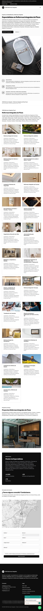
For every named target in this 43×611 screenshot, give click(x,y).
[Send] (40, 603)
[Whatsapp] (39, 607)
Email (5, 537)
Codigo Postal (7, 542)
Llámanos (17, 31)
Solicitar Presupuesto (7, 31)
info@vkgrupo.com (6, 590)
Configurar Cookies (26, 593)
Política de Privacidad (17, 553)
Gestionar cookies (13, 3)
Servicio (24, 532)
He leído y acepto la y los (20, 553)
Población (24, 542)
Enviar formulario (21, 556)
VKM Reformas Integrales (11, 7)
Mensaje (6, 547)
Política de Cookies (26, 587)
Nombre (5, 532)
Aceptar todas (4, 3)
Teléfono (24, 537)
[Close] (40, 596)
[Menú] (40, 7)
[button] (21, 514)
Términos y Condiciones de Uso (28, 553)
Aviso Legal (24, 585)
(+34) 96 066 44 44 (6, 588)
